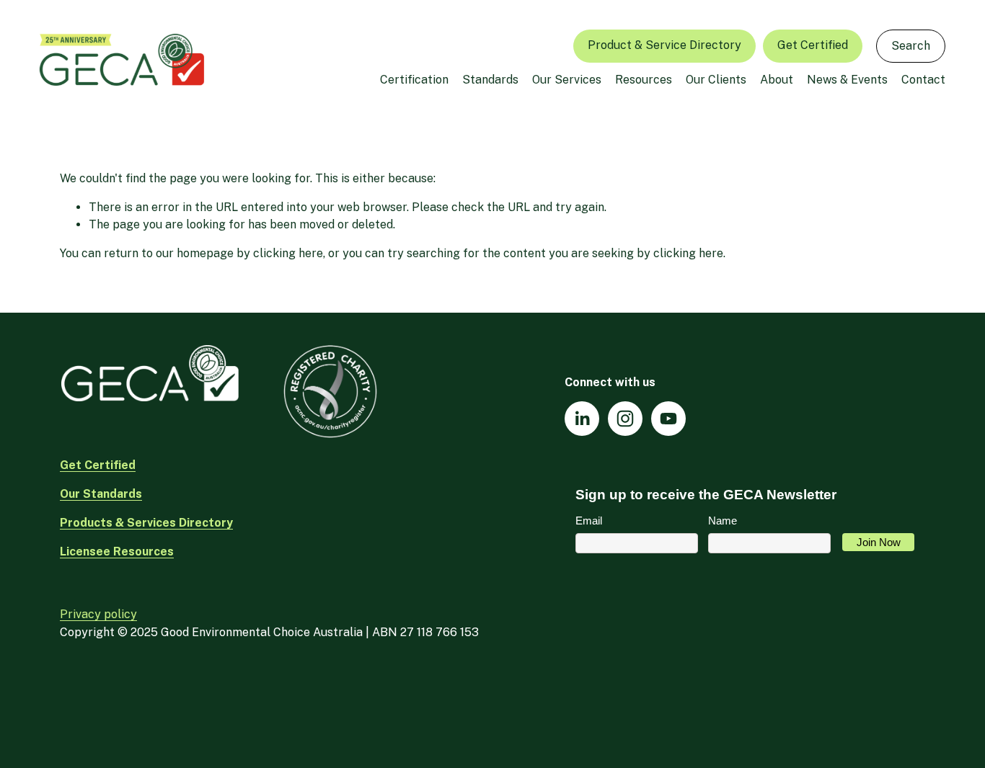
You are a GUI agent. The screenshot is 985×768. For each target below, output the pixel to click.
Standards (490, 79)
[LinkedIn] (582, 418)
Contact (923, 79)
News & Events (847, 79)
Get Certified (812, 45)
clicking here (288, 253)
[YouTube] (668, 418)
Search (910, 46)
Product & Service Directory (664, 45)
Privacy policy (98, 614)
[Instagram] (625, 418)
